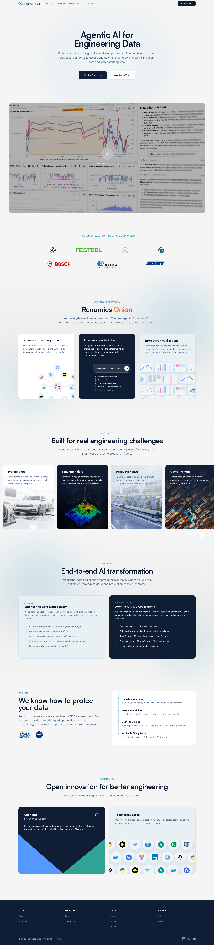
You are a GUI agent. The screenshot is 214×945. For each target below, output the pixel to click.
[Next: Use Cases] (201, 534)
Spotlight (22, 921)
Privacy (114, 926)
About (113, 916)
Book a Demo (187, 3)
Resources (74, 3)
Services (61, 3)
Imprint (113, 921)
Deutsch (160, 921)
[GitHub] (188, 938)
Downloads (69, 921)
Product (49, 3)
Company (90, 3)
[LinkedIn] (183, 938)
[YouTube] (194, 938)
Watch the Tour (122, 75)
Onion (21, 916)
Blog (66, 916)
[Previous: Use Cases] (193, 534)
